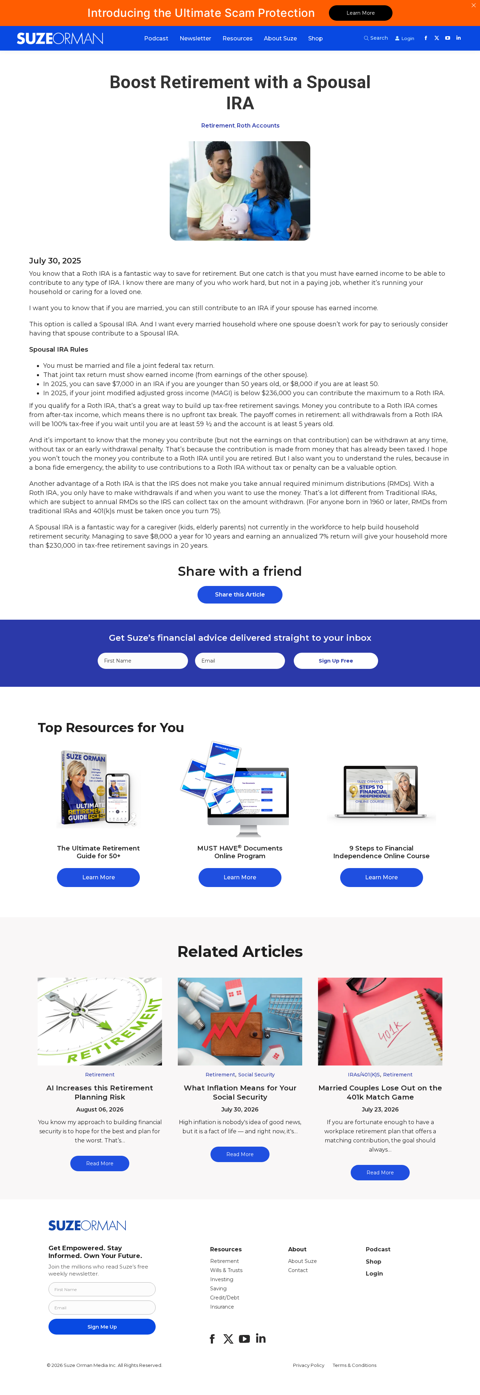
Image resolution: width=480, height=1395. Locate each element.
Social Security (256, 1074)
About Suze (302, 1261)
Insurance (222, 1307)
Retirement (218, 125)
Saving (218, 1288)
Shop (373, 1261)
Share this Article (240, 594)
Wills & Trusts (226, 1270)
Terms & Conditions (354, 1365)
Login (374, 1273)
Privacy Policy (308, 1365)
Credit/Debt (224, 1298)
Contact (298, 1270)
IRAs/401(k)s (364, 1074)
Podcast (378, 1249)
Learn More (360, 13)
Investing (221, 1279)
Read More (99, 1163)
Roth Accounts (258, 125)
